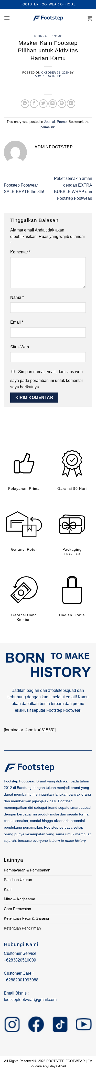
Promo (57, 36)
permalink (47, 127)
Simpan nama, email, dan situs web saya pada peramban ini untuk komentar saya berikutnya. (46, 379)
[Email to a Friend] (52, 103)
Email (16, 322)
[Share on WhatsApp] (25, 103)
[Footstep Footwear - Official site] (48, 18)
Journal (41, 36)
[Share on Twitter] (43, 103)
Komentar (20, 252)
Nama (17, 297)
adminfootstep (48, 75)
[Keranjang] (89, 18)
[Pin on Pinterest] (62, 103)
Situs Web (19, 347)
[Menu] (7, 18)
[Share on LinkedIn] (71, 103)
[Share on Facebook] (34, 103)
